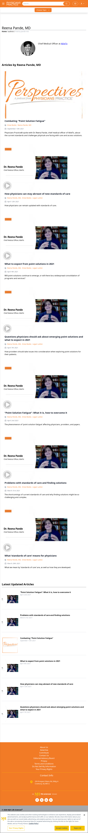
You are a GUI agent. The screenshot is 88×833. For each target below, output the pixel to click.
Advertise (44, 750)
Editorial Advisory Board (44, 758)
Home (4, 31)
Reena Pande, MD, (14, 198)
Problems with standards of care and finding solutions (45, 615)
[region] (44, 822)
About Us (44, 747)
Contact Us (44, 755)
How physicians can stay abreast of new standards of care (46, 684)
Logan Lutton (38, 198)
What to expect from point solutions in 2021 (40, 661)
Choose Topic (41, 10)
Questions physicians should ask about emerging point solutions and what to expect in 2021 (52, 708)
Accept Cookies (61, 828)
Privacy (44, 761)
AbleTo (64, 43)
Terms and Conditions (44, 763)
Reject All (77, 828)
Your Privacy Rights (44, 769)
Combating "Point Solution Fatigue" (36, 638)
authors (11, 31)
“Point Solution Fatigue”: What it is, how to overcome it (45, 592)
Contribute (44, 752)
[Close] (84, 814)
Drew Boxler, (12, 125)
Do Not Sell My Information (44, 766)
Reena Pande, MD (24, 125)
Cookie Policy (33, 823)
